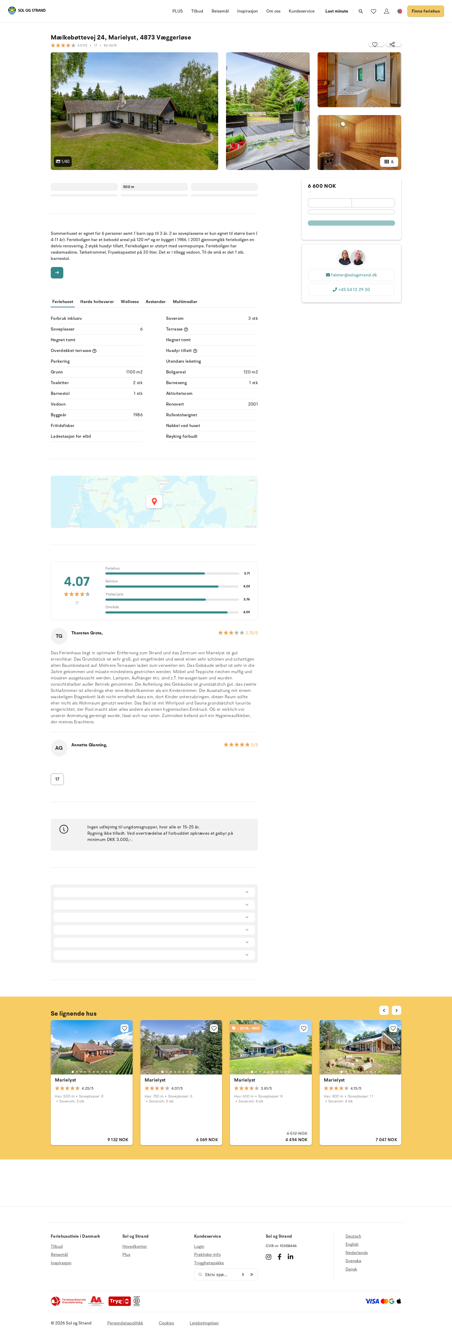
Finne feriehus (426, 11)
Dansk (351, 1269)
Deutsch (353, 1236)
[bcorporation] (138, 1305)
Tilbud (197, 11)
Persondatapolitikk (125, 1323)
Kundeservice (302, 11)
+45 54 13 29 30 (354, 290)
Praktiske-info (207, 1255)
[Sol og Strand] (27, 11)
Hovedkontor (134, 1246)
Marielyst (65, 1080)
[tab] (73, 1072)
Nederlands (357, 1253)
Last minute (336, 11)
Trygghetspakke (209, 1263)
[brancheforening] (69, 1305)
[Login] (386, 11)
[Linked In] (290, 1257)
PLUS (177, 11)
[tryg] (121, 1305)
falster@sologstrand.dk (354, 275)
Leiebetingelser (204, 1323)
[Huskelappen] (373, 11)
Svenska (353, 1261)
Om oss (273, 11)
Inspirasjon (247, 11)
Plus (126, 1255)
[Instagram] (268, 1257)
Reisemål (220, 11)
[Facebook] (279, 1257)
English (352, 1244)
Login (199, 1246)
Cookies (166, 1323)
